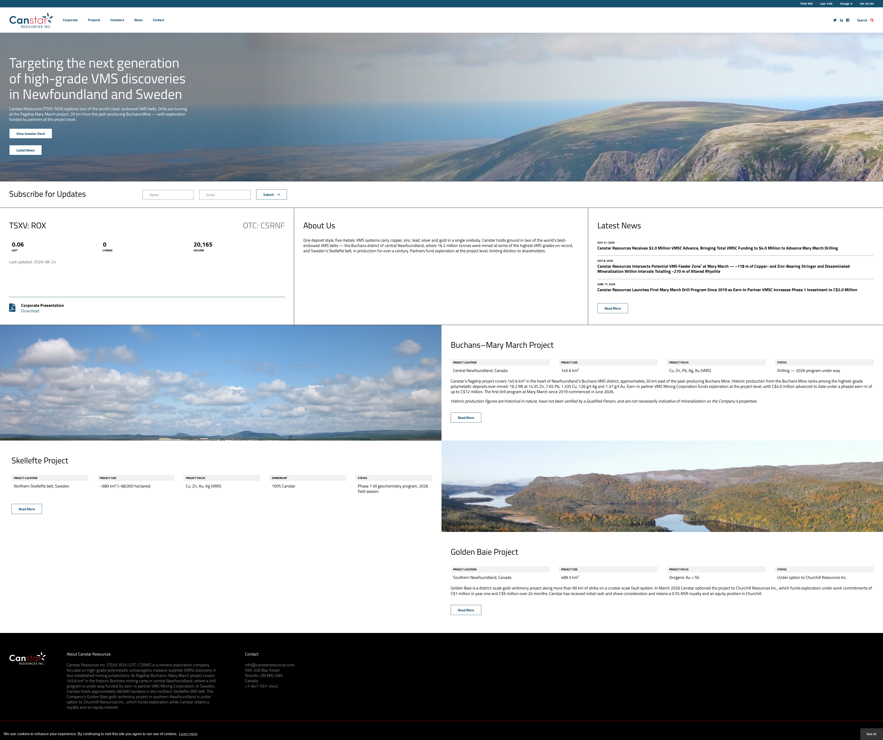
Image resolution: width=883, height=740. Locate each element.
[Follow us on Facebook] (847, 20)
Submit (269, 194)
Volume (199, 250)
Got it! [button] (872, 734)
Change (108, 250)
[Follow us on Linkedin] (841, 20)
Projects (94, 19)
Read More (613, 308)
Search (862, 20)
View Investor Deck (30, 133)
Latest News (25, 150)
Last (14, 250)
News (138, 19)
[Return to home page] (31, 20)
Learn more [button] (188, 734)
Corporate (70, 19)
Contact (158, 19)
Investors (117, 19)
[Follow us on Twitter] (835, 20)
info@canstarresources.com (269, 664)
